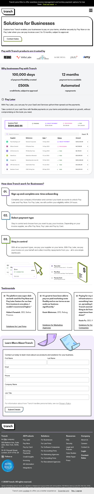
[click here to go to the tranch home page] (8, 12)
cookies (26, 491)
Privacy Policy (65, 403)
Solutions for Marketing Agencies (53, 326)
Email (7, 367)
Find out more (48, 4)
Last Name (51, 358)
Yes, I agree (76, 491)
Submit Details (14, 409)
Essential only (63, 491)
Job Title (8, 393)
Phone (7, 376)
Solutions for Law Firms (16, 326)
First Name (9, 358)
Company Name (11, 384)
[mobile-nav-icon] (91, 10)
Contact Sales (13, 39)
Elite (5, 439)
